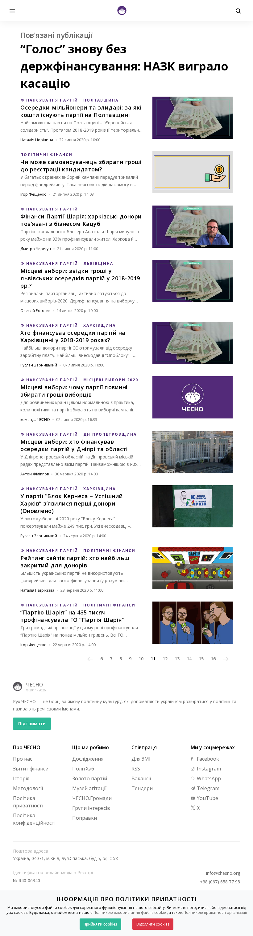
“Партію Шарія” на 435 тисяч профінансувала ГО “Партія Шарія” (72, 616)
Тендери (142, 788)
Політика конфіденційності (34, 819)
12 (165, 659)
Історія (21, 778)
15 (201, 659)
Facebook (207, 758)
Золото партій (89, 778)
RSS (135, 768)
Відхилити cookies (152, 924)
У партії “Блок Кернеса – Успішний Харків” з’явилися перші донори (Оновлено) (71, 503)
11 (153, 659)
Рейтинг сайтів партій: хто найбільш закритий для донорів (75, 561)
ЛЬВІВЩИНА (98, 263)
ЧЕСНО (34, 684)
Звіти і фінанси (30, 768)
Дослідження (87, 758)
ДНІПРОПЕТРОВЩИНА (110, 434)
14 (189, 659)
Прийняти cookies (100, 924)
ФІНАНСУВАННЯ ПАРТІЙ (49, 100)
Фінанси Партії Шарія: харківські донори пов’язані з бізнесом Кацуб (81, 220)
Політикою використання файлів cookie (129, 912)
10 (141, 659)
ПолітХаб (83, 768)
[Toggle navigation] (12, 10)
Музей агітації (89, 788)
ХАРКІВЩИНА (99, 325)
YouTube (207, 798)
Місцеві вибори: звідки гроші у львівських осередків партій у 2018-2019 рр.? (80, 278)
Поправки (84, 817)
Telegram (207, 788)
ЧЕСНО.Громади (92, 798)
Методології (28, 788)
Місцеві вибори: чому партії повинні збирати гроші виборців (74, 390)
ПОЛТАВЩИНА (100, 100)
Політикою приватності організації (215, 912)
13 (177, 659)
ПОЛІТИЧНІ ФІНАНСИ (46, 154)
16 (213, 659)
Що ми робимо (90, 747)
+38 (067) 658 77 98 (220, 882)
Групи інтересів (91, 808)
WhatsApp (208, 778)
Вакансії (141, 778)
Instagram (208, 768)
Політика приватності (28, 802)
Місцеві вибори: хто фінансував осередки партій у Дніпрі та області (74, 445)
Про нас (22, 758)
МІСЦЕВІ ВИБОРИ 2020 (110, 379)
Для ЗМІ (141, 758)
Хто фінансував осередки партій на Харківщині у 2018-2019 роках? (73, 336)
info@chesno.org (223, 873)
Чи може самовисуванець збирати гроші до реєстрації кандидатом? (81, 165)
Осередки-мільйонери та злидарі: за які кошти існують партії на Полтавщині (81, 111)
